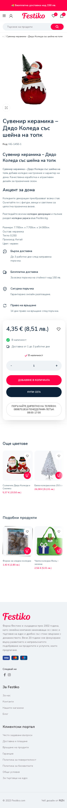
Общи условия (11, 772)
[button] (27, 475)
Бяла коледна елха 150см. (48, 485)
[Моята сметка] (11, 15)
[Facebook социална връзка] (5, 674)
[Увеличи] (6, 107)
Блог (5, 714)
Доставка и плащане (15, 741)
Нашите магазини (13, 708)
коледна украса (21, 218)
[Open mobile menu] (4, 15)
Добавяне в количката (34, 380)
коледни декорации (39, 214)
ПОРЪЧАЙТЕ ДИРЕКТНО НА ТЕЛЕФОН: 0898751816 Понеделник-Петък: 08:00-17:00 (34, 409)
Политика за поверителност (19, 759)
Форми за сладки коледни (17, 560)
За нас (7, 695)
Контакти (8, 701)
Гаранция (8, 753)
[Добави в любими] (27, 456)
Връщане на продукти (16, 747)
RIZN (61, 800)
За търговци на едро (15, 778)
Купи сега (34, 392)
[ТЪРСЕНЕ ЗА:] (57, 27)
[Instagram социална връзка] (9, 674)
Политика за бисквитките (18, 766)
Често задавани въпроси (17, 735)
